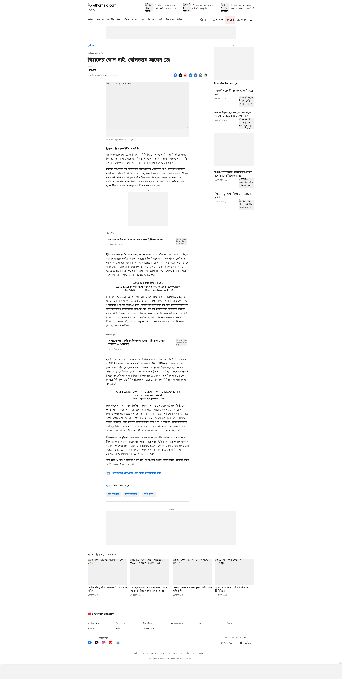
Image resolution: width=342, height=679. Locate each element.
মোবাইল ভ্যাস (148, 628)
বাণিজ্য (126, 20)
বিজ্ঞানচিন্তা (147, 623)
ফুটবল (91, 45)
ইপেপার (91, 628)
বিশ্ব (118, 20)
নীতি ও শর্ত (176, 653)
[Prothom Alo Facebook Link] (91, 643)
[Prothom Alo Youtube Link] (111, 643)
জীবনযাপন (170, 20)
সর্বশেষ (90, 20)
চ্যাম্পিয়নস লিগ (131, 494)
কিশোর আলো (120, 623)
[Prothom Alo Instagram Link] (105, 643)
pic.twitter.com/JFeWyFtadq (148, 395)
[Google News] (117, 643)
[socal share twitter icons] (180, 76)
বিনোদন (151, 20)
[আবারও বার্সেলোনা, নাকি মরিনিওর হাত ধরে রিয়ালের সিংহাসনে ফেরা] (246, 183)
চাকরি (160, 20)
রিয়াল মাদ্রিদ (148, 494)
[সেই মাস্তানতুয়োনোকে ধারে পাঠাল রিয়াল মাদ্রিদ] (107, 572)
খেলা (143, 20)
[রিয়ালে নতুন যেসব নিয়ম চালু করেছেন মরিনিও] (246, 204)
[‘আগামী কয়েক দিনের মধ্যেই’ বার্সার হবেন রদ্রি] (246, 101)
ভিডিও (179, 20)
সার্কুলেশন (163, 653)
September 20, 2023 (165, 290)
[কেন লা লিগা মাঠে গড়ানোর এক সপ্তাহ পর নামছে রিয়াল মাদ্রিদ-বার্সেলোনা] (246, 123)
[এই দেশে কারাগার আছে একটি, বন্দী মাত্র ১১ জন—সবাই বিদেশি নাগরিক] (149, 7)
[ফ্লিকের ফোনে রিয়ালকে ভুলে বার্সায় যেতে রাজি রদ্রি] (192, 572)
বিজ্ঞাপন (153, 653)
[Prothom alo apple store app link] (245, 643)
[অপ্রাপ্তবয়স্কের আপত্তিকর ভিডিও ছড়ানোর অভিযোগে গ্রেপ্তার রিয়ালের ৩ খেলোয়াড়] (181, 342)
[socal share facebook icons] (175, 76)
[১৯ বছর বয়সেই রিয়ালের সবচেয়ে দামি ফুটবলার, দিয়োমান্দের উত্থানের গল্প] (149, 572)
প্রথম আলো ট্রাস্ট (177, 623)
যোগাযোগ (187, 653)
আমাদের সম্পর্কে (139, 653)
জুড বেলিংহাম (113, 494)
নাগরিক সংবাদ (93, 623)
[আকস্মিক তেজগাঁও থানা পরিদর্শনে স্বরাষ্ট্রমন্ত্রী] (187, 7)
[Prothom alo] (106, 7)
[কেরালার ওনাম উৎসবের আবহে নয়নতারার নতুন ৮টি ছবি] (225, 7)
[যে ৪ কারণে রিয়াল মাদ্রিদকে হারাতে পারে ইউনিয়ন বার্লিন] (181, 241)
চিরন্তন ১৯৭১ (231, 623)
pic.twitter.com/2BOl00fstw (165, 287)
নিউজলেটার (200, 653)
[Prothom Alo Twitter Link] (98, 643)
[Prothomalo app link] (226, 643)
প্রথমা (117, 628)
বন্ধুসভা (201, 623)
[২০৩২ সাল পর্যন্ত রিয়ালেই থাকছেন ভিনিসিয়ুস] (234, 572)
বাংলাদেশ (100, 20)
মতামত (135, 20)
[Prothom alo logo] (101, 614)
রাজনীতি (110, 20)
